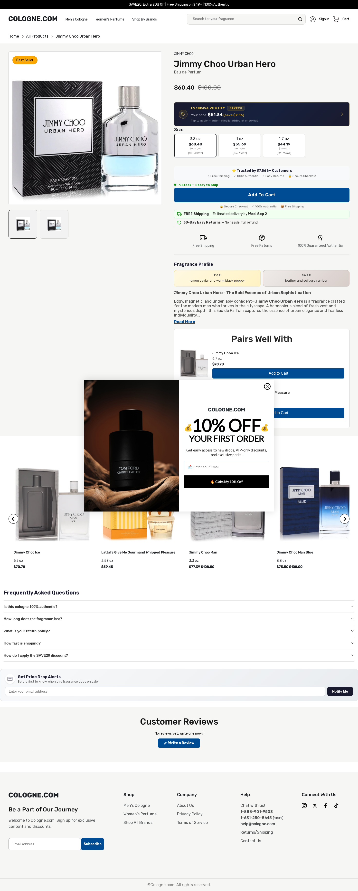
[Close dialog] (267, 386)
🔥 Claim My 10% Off (226, 482)
